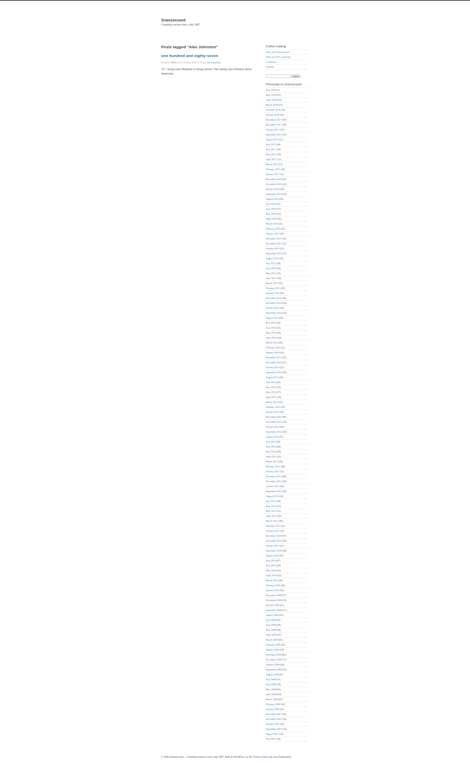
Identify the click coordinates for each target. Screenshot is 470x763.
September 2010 (274, 550)
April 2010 (271, 575)
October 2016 (272, 189)
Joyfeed (270, 66)
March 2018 (272, 104)
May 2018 (271, 95)
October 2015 (272, 248)
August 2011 (272, 496)
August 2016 (272, 199)
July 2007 (271, 738)
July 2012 (271, 441)
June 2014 (271, 327)
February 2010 (273, 585)
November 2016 (274, 184)
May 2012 (271, 451)
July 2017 (271, 144)
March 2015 (272, 283)
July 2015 (271, 263)
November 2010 (274, 540)
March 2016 (272, 223)
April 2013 (271, 397)
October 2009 (272, 605)
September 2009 (274, 610)
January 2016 (272, 233)
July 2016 (271, 204)
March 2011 (272, 521)
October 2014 (272, 308)
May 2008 (271, 689)
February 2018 (273, 109)
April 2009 (271, 634)
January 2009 (272, 649)
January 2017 (272, 174)
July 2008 (271, 679)
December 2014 (273, 298)
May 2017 (271, 154)
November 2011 (274, 481)
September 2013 (274, 372)
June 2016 (271, 208)
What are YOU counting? (278, 57)
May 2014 (271, 332)
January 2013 (272, 412)
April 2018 (271, 100)
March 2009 (272, 639)
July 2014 (271, 322)
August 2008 (272, 674)
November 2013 (274, 362)
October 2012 (272, 426)
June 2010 (271, 565)
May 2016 (271, 213)
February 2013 (273, 407)
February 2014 (273, 347)
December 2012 (273, 417)
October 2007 (272, 724)
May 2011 (271, 511)
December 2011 (273, 476)
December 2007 (273, 714)
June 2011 (271, 506)
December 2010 (273, 535)
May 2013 (271, 392)
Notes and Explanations (278, 52)
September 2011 (274, 491)
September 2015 (274, 253)
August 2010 (272, 555)
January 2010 (272, 590)
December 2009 (273, 595)
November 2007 (274, 719)
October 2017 (272, 129)
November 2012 (274, 421)
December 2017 (273, 119)
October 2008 (272, 664)
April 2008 (271, 694)
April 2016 (271, 218)
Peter (173, 62)
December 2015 (273, 238)
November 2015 (274, 243)
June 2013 (271, 387)
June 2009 (271, 625)
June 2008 (271, 684)
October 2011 (272, 486)
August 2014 (272, 317)
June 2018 (271, 90)
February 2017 (273, 169)
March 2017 (272, 164)
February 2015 (273, 288)
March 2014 (272, 342)
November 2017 (274, 124)
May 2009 (271, 630)
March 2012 (272, 461)
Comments (271, 62)
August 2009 (272, 615)
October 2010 (272, 545)
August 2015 (272, 258)
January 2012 (272, 471)
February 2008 (273, 704)
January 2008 (272, 709)
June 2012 (271, 446)
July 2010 (271, 560)
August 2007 (272, 734)
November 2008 (274, 659)
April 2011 (271, 516)
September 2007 (274, 729)
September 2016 (274, 194)
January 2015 (272, 293)
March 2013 (272, 402)
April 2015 (271, 278)
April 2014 (271, 337)
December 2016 (273, 179)
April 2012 (271, 456)
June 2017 (271, 149)
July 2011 (271, 501)
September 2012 (274, 431)
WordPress (240, 756)
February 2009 (273, 644)
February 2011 (273, 526)
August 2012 (272, 436)
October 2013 (272, 367)
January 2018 (272, 114)
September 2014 (274, 313)
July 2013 (271, 382)
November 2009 (274, 600)
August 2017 (272, 139)
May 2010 (271, 570)
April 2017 (271, 159)
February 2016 (273, 228)
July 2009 (271, 620)
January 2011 (272, 530)
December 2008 (273, 654)
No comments (214, 62)
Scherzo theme (261, 756)
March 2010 (272, 580)
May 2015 (271, 273)
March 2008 (272, 699)
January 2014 (272, 352)
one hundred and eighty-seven (189, 56)
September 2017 (274, 134)
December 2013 (273, 357)
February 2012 (273, 466)
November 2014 (274, 303)
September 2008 (274, 669)
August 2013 (272, 377)
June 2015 (271, 268)
